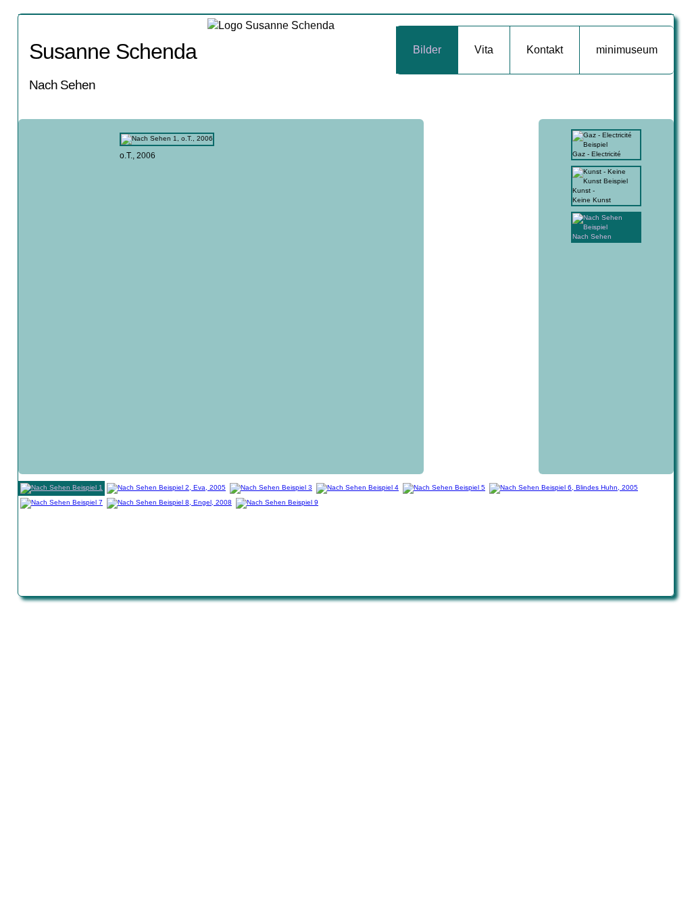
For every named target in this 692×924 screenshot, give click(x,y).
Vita (483, 49)
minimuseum (627, 49)
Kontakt (544, 49)
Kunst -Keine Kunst (591, 195)
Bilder (427, 49)
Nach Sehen (592, 236)
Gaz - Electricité (596, 154)
